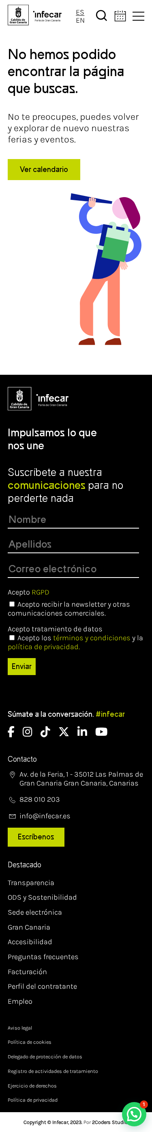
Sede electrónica (35, 912)
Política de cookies (29, 1042)
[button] (134, 1114)
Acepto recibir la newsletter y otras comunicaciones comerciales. (69, 609)
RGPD (40, 592)
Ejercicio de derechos (32, 1086)
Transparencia (31, 882)
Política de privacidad (33, 1100)
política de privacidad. (44, 646)
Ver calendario (44, 169)
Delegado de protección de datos (45, 1056)
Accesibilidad (30, 941)
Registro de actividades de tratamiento (53, 1071)
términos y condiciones (92, 637)
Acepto (28, 592)
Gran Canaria (29, 927)
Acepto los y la (75, 642)
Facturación (27, 971)
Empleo (20, 1001)
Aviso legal (20, 1028)
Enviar (22, 666)
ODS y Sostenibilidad (42, 897)
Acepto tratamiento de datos (55, 628)
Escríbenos (36, 837)
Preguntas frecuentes (43, 956)
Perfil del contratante (42, 986)
